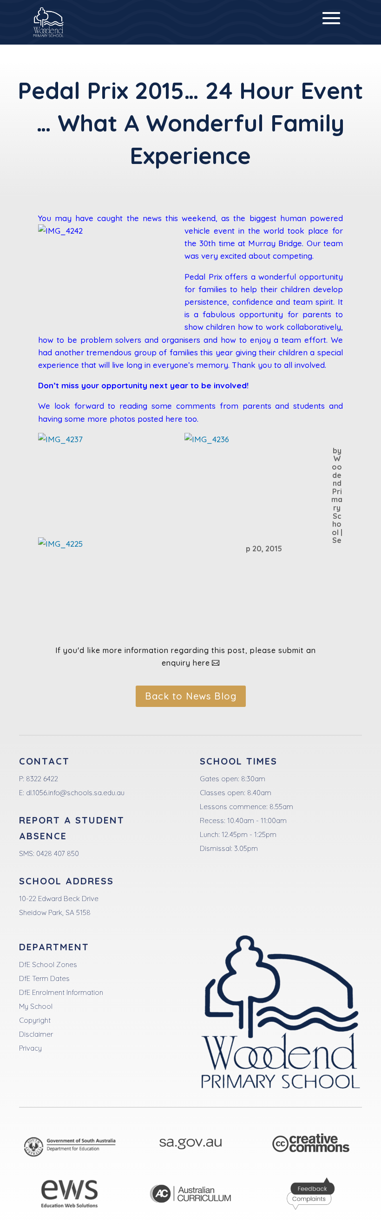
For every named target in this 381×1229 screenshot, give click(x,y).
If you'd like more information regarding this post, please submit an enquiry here (185, 656)
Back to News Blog (190, 696)
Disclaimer (36, 1034)
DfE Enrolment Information (61, 992)
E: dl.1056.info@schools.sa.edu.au (72, 792)
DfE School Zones (48, 964)
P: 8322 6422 (38, 778)
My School (36, 1006)
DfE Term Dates (44, 978)
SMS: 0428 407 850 (49, 853)
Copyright (35, 1020)
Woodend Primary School (336, 495)
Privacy (30, 1048)
